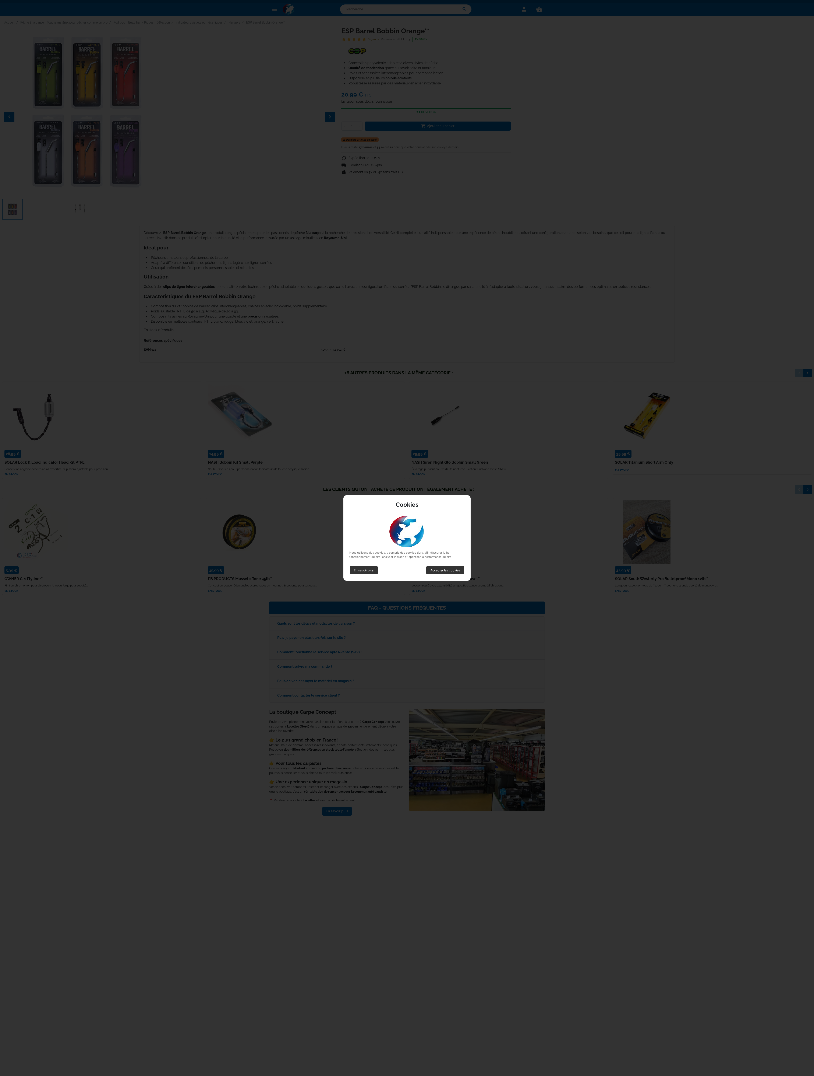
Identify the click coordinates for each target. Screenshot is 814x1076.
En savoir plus (364, 570)
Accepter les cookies (445, 570)
